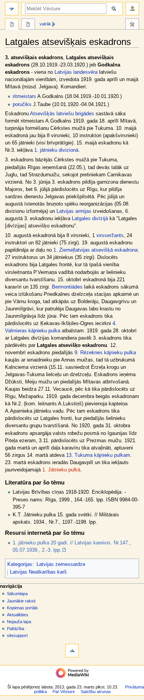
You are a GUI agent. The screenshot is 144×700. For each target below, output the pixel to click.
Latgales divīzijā (90, 218)
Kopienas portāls (22, 607)
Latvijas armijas (73, 211)
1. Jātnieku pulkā (61, 470)
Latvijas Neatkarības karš (38, 572)
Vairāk (45, 24)
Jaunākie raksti (21, 601)
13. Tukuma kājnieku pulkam (98, 455)
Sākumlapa (17, 593)
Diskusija (28, 25)
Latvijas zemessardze (60, 564)
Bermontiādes (67, 287)
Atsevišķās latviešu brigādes (62, 113)
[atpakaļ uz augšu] (72, 650)
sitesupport (17, 635)
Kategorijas (19, 564)
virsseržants (110, 235)
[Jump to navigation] (11, 8)
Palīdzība (15, 628)
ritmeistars (24, 96)
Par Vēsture (64, 691)
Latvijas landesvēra (76, 72)
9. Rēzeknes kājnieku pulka (105, 352)
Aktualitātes (17, 614)
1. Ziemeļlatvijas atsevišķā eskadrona (95, 250)
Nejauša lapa (19, 621)
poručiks (22, 104)
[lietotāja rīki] (132, 8)
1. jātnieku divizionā (56, 150)
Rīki (132, 25)
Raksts (11, 25)
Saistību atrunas (96, 691)
